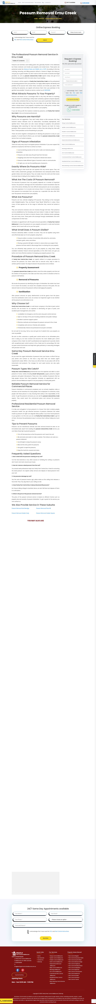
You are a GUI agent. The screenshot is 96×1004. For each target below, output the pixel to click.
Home (39, 956)
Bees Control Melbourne (68, 144)
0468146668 (85, 3)
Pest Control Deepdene (74, 967)
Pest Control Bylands (74, 969)
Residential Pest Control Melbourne (71, 161)
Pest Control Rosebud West (75, 965)
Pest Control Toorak (74, 979)
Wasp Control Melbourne (68, 123)
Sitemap (40, 961)
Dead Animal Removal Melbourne (71, 140)
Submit (45, 40)
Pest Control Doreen (74, 975)
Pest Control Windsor (74, 977)
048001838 (47, 90)
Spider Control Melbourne (69, 127)
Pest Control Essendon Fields (76, 958)
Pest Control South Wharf (75, 959)
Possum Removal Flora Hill (43, 508)
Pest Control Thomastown (75, 971)
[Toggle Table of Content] (26, 61)
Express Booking (19, 975)
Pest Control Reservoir (74, 973)
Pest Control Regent (74, 956)
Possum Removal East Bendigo (20, 508)
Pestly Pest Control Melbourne (23, 958)
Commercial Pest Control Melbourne (71, 157)
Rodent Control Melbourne (69, 131)
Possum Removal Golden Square (45, 513)
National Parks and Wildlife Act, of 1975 (35, 69)
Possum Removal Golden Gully (20, 513)
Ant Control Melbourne (68, 153)
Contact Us (40, 959)
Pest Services (41, 958)
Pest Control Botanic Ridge (75, 961)
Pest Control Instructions (26, 39)
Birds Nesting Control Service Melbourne (72, 165)
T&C (15, 39)
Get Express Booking (72, 99)
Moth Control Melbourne (68, 136)
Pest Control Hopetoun (74, 963)
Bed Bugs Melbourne (67, 148)
